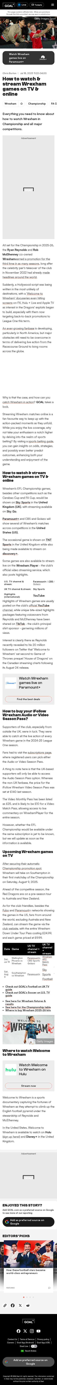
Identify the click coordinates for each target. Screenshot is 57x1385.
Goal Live (24, 1346)
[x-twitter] (25, 1332)
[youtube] (38, 1332)
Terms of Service (27, 1339)
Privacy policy (43, 1339)
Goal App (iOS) (43, 1343)
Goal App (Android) (25, 1343)
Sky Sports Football (47, 974)
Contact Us (12, 1339)
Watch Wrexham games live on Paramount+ (19, 58)
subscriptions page (39, 752)
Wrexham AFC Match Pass (47, 960)
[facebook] (18, 1332)
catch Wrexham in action (18, 402)
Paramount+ (23, 910)
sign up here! (11, 1136)
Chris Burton (9, 73)
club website (10, 928)
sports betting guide (40, 441)
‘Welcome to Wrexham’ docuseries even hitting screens (24, 298)
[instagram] (31, 1332)
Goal (18, 1376)
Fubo (6, 910)
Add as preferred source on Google (27, 1221)
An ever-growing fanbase (18, 328)
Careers (10, 1343)
